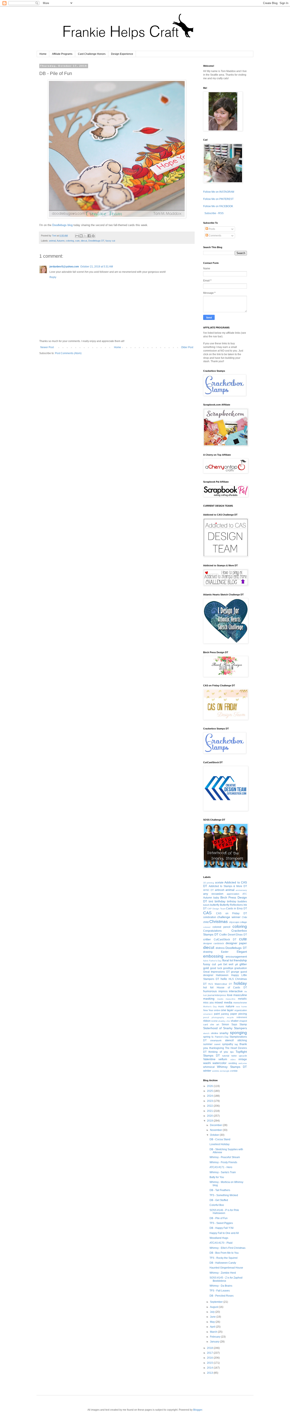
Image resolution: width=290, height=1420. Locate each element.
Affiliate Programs (62, 53)
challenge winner (228, 917)
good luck (216, 968)
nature (230, 1006)
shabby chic (224, 1021)
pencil (206, 1017)
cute (77, 240)
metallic (242, 998)
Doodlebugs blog (62, 225)
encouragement (236, 956)
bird (211, 901)
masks (220, 999)
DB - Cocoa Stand (220, 1139)
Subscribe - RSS (214, 213)
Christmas (218, 921)
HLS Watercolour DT (220, 984)
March (214, 1331)
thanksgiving (216, 1048)
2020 (210, 1115)
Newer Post (47, 347)
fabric (205, 960)
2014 (210, 1367)
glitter (243, 964)
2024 (210, 1095)
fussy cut (110, 240)
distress (220, 948)
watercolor (220, 1063)
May (212, 1321)
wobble (215, 1071)
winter (207, 1070)
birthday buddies (237, 901)
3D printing (208, 883)
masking (208, 998)
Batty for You (217, 1177)
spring (206, 1036)
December (216, 1125)
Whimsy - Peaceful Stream (225, 1157)
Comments (214, 235)
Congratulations (212, 930)
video (233, 1059)
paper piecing (238, 1013)
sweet (217, 1044)
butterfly (214, 904)
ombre (217, 1010)
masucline (230, 999)
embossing (213, 956)
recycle (230, 1017)
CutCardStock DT (225, 939)
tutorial (225, 1055)
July (212, 1311)
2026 (210, 1086)
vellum (222, 1059)
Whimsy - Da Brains (221, 1285)
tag (236, 1044)
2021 (210, 1110)
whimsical (209, 1066)
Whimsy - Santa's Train (223, 1172)
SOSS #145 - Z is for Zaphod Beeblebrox (226, 1279)
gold (206, 968)
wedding (232, 1063)
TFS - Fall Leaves (220, 1290)
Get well (228, 964)
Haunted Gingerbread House (226, 1267)
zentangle (224, 1071)
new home (241, 1006)
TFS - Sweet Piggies (221, 1223)
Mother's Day (210, 1006)
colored (206, 927)
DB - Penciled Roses (222, 1295)
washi (207, 1063)
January (215, 1341)
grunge (235, 971)
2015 (210, 1362)
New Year (208, 1010)
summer (208, 1044)
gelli (220, 964)
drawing (208, 951)
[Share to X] (85, 236)
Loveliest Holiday (219, 1144)
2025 (210, 1090)
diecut (84, 240)
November (216, 1130)
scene (214, 1021)
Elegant (242, 951)
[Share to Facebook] (89, 236)
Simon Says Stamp (234, 1024)
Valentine (209, 1059)
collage (243, 922)
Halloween (222, 975)
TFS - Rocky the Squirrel (224, 1257)
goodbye (228, 968)
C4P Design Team (216, 908)
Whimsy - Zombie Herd (223, 1272)
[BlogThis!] (81, 236)
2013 (210, 1372)
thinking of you (218, 1051)
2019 (210, 1120)
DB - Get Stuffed (219, 1200)
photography (218, 1017)
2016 (210, 1357)
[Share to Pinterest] (93, 236)
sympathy (227, 1044)
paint (217, 1013)
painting (225, 1014)
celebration (209, 917)
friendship (240, 960)
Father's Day (215, 960)
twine (234, 1055)
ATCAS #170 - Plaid (221, 1242)
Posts (211, 228)
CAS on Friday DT (231, 913)
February (215, 1336)
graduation (240, 968)
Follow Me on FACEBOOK (218, 206)
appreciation (233, 894)
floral (225, 960)
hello (224, 979)
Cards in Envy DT (236, 908)
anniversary (241, 890)
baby (216, 897)
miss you (208, 1002)
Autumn (61, 240)
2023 (210, 1100)
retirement (242, 1017)
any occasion (213, 893)
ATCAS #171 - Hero (221, 1167)
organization (240, 1010)
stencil (229, 1040)
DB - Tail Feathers (220, 1190)
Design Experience (122, 53)
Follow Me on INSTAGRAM (218, 191)
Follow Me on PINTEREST (218, 199)
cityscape (234, 922)
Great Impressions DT (216, 971)
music (221, 1006)
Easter (224, 951)
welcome (242, 1063)
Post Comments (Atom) (68, 353)
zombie (234, 1071)
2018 (210, 1348)
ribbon (207, 1020)
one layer (227, 1010)
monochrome (240, 1002)
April (213, 1326)
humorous (210, 991)
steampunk (216, 1040)
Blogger (197, 1409)
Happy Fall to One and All (224, 1233)
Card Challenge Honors (92, 53)
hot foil (208, 987)
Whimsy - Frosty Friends (223, 1162)
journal (211, 995)
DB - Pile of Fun (219, 1218)
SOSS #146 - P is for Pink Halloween (224, 1212)
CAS (207, 913)
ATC (244, 894)
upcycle (243, 1055)
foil (231, 960)
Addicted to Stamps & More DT (228, 886)
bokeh (206, 905)
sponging (238, 1032)
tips (232, 1052)
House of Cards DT (232, 987)
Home (42, 53)
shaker (235, 1020)
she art (214, 1024)
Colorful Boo (217, 1205)
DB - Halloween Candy (223, 1262)
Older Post (187, 347)
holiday (240, 983)
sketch (206, 1033)
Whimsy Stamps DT (232, 1066)
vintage (242, 1059)
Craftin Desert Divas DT (233, 934)
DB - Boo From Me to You (224, 1252)
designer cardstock (213, 943)
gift (236, 964)
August (214, 1307)
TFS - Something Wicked (224, 1195)
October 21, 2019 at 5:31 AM (96, 266)
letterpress (220, 995)
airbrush (219, 890)
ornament (208, 1014)
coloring (70, 240)
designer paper (236, 943)
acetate (219, 882)
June (213, 1316)
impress (223, 991)
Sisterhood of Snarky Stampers (225, 1028)
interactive (236, 991)
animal (52, 240)
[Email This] (77, 236)
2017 (210, 1352)
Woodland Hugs (219, 1237)
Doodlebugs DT (96, 240)
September (216, 1301)
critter (207, 939)
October (215, 1134)
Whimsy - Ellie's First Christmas (227, 1247)
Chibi (244, 917)
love (229, 995)
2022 (210, 1105)
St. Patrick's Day (220, 1037)
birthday (220, 901)
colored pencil (221, 926)
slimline (214, 1033)
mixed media (223, 1002)
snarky (224, 1033)
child (206, 922)
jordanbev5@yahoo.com (64, 266)
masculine (240, 995)
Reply (52, 277)
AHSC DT (208, 890)
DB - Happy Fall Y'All (222, 1227)
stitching (242, 1040)
